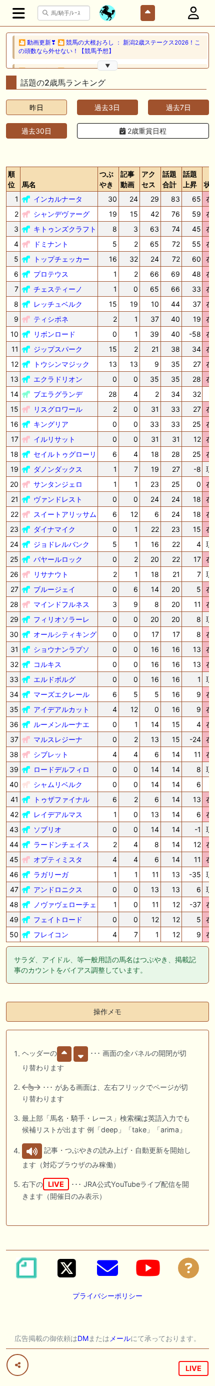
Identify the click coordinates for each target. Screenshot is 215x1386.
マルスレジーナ (58, 739)
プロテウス (51, 274)
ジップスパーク (58, 349)
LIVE (194, 1368)
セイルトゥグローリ (65, 454)
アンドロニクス (58, 889)
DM (83, 1338)
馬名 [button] (29, 184)
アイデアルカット (62, 709)
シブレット (51, 754)
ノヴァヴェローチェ (65, 904)
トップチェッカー (62, 259)
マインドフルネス (62, 604)
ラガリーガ (51, 874)
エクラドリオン (58, 379)
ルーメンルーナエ (62, 724)
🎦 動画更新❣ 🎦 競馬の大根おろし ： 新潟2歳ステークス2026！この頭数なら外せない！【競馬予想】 (109, 47)
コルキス (48, 664)
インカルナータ (58, 199)
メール (120, 1338)
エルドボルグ (55, 679)
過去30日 (37, 131)
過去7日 (178, 107)
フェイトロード (58, 919)
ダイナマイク (55, 529)
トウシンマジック (62, 364)
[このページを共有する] (17, 1365)
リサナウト (51, 574)
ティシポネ (51, 319)
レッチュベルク (58, 304)
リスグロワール (58, 409)
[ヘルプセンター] (188, 1267)
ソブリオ (48, 829)
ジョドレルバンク (62, 544)
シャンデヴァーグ (62, 214)
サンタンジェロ (58, 484)
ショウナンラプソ (62, 649)
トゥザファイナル (62, 799)
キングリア (51, 424)
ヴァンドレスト (58, 499)
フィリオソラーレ (62, 619)
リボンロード (55, 334)
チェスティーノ (58, 289)
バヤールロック (58, 559)
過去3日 (107, 107)
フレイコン (51, 934)
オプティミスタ (58, 859)
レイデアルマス (58, 814)
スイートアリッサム (65, 514)
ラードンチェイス (62, 844)
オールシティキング (65, 634)
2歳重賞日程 (146, 131)
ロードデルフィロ (62, 769)
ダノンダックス (58, 469)
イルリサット (55, 439)
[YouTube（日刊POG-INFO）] (148, 1268)
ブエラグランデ (58, 394)
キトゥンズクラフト (65, 229)
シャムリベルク (58, 784)
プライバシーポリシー (107, 1295)
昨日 (37, 107)
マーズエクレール (62, 694)
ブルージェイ (55, 589)
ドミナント (51, 244)
